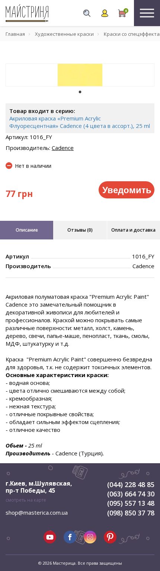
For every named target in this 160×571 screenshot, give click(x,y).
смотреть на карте (26, 500)
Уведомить (126, 189)
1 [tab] (80, 91)
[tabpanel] (80, 75)
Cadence (63, 147)
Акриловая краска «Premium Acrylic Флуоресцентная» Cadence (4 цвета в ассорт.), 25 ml (79, 121)
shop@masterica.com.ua (37, 512)
